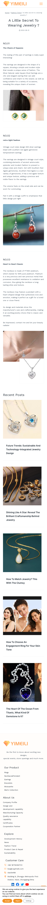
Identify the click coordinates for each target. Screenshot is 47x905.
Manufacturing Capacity (13, 813)
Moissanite (8, 787)
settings (28, 896)
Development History (13, 839)
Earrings (7, 779)
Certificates (8, 823)
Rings (6, 772)
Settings (28, 901)
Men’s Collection (11, 790)
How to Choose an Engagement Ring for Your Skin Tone (23, 646)
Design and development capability (13, 807)
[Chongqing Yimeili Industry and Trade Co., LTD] (15, 4)
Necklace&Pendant (12, 776)
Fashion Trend (10, 846)
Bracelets (8, 783)
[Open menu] (41, 3)
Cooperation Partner (11, 826)
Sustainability (9, 853)
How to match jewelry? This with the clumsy (21, 581)
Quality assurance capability (10, 817)
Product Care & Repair (13, 849)
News (6, 842)
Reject (18, 901)
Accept (7, 901)
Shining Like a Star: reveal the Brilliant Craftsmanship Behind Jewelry (23, 516)
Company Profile (10, 802)
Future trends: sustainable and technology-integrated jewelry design (23, 449)
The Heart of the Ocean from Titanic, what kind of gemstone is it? (22, 712)
